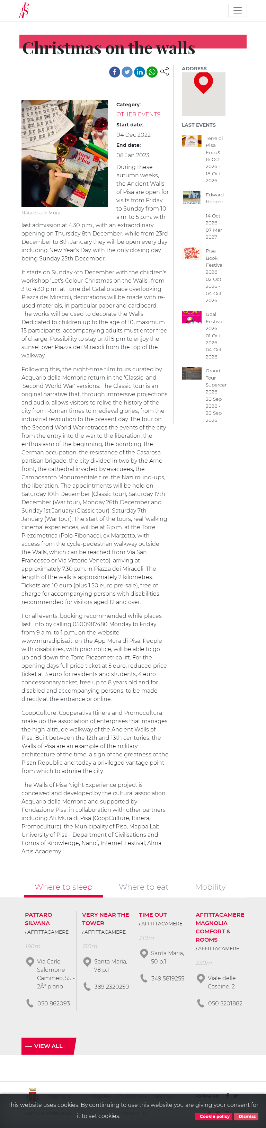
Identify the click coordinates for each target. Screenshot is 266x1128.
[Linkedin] (139, 72)
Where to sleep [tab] (63, 887)
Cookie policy (214, 1116)
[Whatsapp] (152, 72)
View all (48, 1046)
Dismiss (247, 1116)
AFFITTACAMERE (48, 932)
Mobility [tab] (210, 887)
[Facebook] (114, 72)
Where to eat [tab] (144, 887)
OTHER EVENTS (138, 114)
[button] (164, 71)
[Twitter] (127, 72)
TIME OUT (153, 915)
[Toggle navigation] (237, 10)
